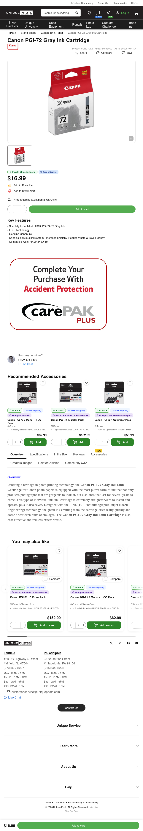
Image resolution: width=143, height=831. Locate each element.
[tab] (16, 454)
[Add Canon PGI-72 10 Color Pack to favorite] (86, 382)
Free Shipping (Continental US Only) (35, 199)
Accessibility (91, 802)
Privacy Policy (75, 802)
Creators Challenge (109, 24)
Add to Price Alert (24, 185)
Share (83, 52)
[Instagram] (119, 643)
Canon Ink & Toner (52, 32)
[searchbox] (61, 12)
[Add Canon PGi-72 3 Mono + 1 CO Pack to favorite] (42, 382)
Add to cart (82, 209)
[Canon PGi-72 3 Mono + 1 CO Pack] (96, 564)
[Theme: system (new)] (108, 13)
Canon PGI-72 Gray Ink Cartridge (87, 32)
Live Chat (27, 364)
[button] (136, 13)
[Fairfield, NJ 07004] (89, 12)
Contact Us (71, 708)
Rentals (77, 24)
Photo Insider (119, 3)
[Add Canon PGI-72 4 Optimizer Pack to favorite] (130, 382)
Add (38, 442)
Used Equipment (56, 24)
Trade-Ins (132, 24)
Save (130, 52)
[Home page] (19, 12)
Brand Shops (28, 32)
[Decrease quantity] (10, 209)
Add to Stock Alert (24, 191)
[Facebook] (128, 643)
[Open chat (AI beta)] (98, 13)
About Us (103, 3)
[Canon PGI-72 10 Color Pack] (35, 564)
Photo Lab (90, 24)
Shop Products (12, 24)
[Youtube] (137, 643)
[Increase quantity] (24, 209)
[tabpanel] (71, 494)
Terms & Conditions (55, 802)
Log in (125, 13)
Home (12, 33)
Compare (106, 52)
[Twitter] (111, 643)
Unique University (31, 24)
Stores (134, 3)
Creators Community (82, 3)
